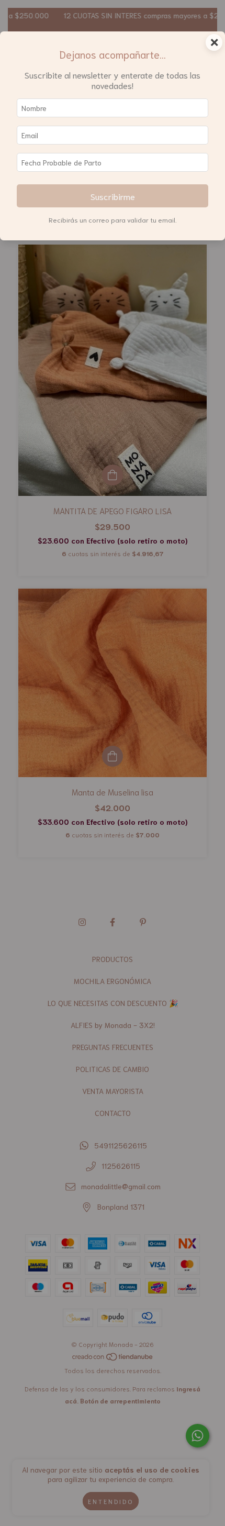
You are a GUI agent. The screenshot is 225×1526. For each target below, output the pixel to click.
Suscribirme (113, 196)
